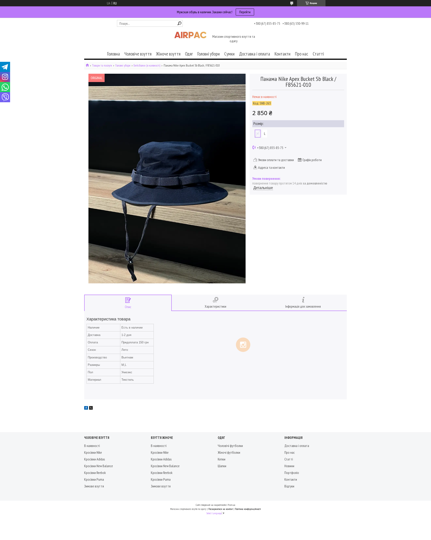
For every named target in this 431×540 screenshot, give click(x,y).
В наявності (92, 445)
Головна (113, 54)
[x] (91, 408)
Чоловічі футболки (230, 445)
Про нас (301, 54)
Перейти (245, 12)
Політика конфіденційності (248, 509)
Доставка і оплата (254, 54)
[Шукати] (179, 23)
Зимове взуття (94, 486)
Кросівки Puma (94, 479)
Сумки (229, 54)
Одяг (189, 54)
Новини (289, 466)
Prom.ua (231, 505)
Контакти (282, 54)
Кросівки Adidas (94, 459)
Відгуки (289, 486)
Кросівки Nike (93, 452)
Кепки (221, 459)
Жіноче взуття (168, 54)
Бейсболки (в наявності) (147, 65)
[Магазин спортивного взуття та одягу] (190, 39)
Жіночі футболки (229, 452)
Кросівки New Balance (98, 466)
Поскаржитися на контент (220, 509)
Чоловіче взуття (138, 54)
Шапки (222, 466)
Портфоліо (291, 472)
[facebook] (86, 408)
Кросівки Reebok (95, 472)
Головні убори (208, 54)
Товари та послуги (102, 65)
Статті (318, 54)
